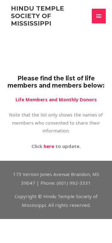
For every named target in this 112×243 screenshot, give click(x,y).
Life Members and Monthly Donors (56, 99)
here (49, 146)
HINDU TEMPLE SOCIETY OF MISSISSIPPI (37, 16)
